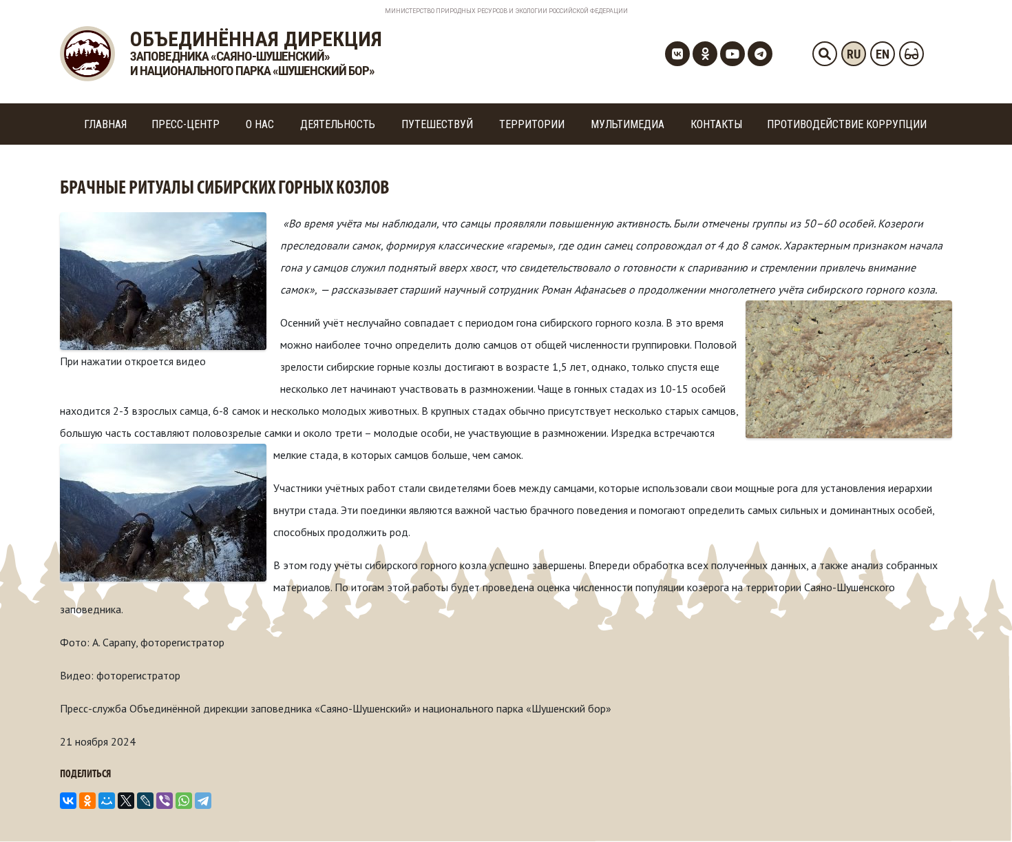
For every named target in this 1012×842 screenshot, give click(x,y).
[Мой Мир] (106, 800)
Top (979, 809)
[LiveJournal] (145, 800)
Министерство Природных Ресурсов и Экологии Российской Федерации (506, 11)
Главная (105, 124)
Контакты (716, 124)
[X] (126, 800)
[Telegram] (203, 800)
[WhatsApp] (184, 800)
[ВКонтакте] (68, 800)
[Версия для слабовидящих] (911, 53)
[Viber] (164, 800)
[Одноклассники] (87, 800)
